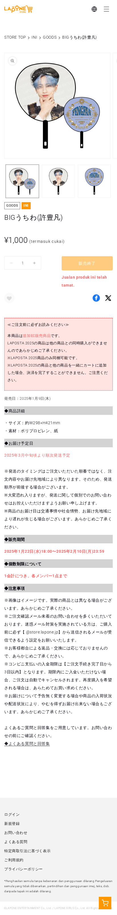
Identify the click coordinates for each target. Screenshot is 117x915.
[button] (106, 9)
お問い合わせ (16, 833)
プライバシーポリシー (23, 869)
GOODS (50, 37)
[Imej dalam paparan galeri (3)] (94, 181)
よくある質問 (16, 842)
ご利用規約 (14, 860)
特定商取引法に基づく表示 (27, 851)
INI (34, 37)
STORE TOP (15, 37)
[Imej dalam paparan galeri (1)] (22, 181)
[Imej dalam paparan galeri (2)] (58, 181)
